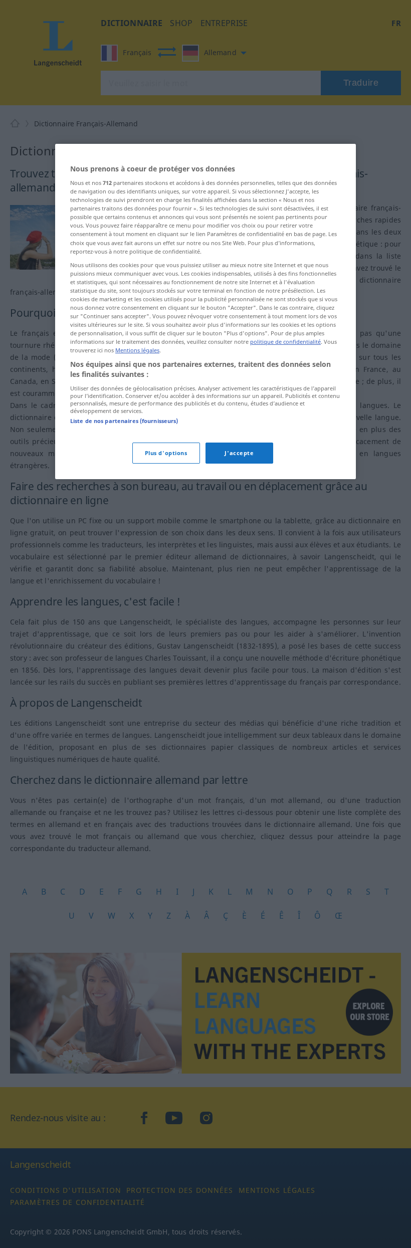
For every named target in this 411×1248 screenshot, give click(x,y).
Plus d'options (166, 453)
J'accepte (239, 453)
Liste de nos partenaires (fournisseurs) (124, 421)
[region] (205, 311)
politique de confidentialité (285, 341)
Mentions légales (137, 350)
